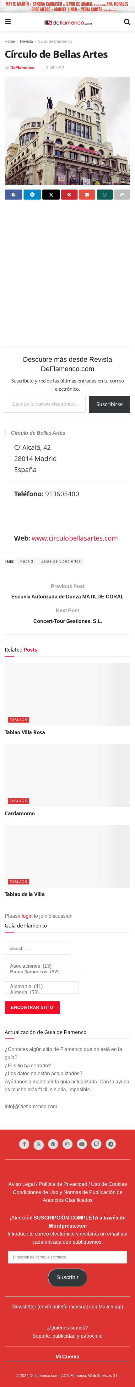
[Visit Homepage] (67, 22)
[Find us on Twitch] (96, 1144)
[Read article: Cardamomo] (67, 775)
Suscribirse (109, 404)
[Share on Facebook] (13, 195)
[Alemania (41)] (41, 987)
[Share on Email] (87, 195)
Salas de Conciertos (55, 41)
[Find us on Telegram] (111, 1144)
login (27, 916)
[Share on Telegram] (32, 195)
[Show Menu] (8, 22)
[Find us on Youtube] (82, 1144)
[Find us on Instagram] (67, 1144)
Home (10, 41)
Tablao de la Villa (25, 894)
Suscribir (67, 1277)
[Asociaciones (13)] (43, 966)
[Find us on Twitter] (39, 1145)
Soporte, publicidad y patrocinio (67, 1336)
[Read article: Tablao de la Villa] (67, 856)
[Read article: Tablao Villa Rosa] (67, 694)
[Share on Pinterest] (69, 195)
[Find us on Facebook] (24, 1144)
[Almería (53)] (41, 993)
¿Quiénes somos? (67, 1327)
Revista (26, 41)
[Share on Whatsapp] (105, 195)
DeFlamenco (22, 67)
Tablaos (18, 720)
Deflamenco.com (44, 1375)
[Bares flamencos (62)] (43, 972)
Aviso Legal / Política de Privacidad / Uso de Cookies (67, 1184)
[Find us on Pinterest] (53, 1144)
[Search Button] (127, 22)
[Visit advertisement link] (67, 6)
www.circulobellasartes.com (75, 538)
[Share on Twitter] (51, 195)
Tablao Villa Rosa (25, 732)
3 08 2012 (55, 67)
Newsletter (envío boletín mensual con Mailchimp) (67, 1306)
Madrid (26, 561)
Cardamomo (20, 813)
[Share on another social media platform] (122, 195)
